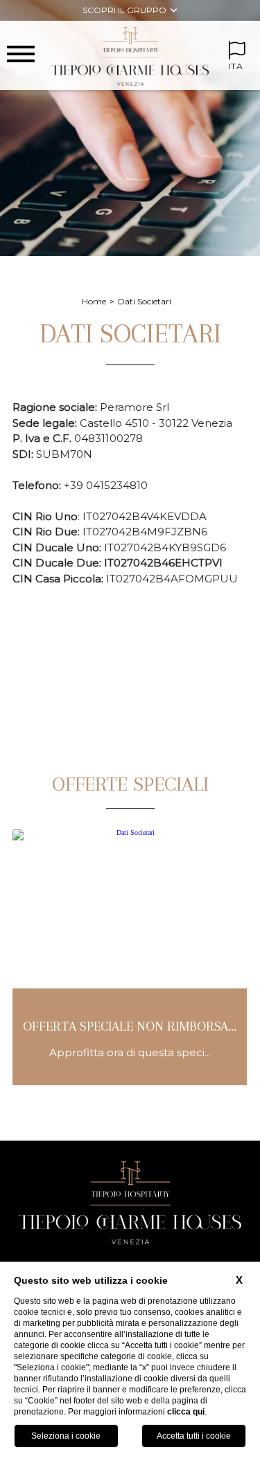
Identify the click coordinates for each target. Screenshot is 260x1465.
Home (94, 301)
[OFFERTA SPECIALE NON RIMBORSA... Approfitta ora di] (129, 1083)
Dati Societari (144, 301)
